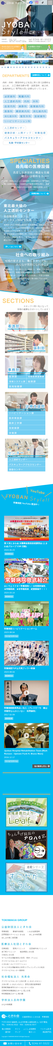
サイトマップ (17, 1030)
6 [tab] (17, 67)
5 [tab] (14, 67)
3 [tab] (8, 67)
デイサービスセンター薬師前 (13, 970)
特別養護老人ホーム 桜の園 (12, 994)
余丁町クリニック (9, 952)
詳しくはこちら (12, 247)
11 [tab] (31, 67)
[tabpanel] (5, 62)
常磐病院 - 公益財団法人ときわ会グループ (13, 3)
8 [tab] (23, 67)
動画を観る (26, 528)
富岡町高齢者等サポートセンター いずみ (18, 987)
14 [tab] (40, 67)
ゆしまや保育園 (35, 935)
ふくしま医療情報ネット (29, 1030)
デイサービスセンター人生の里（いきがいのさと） (22, 981)
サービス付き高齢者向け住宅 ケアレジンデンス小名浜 (23, 967)
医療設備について (39, 194)
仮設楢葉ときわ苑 (27, 952)
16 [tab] (46, 67)
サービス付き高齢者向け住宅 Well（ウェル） (20, 958)
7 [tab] (20, 67)
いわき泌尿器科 (34, 931)
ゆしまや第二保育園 (10, 938)
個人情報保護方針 (6, 1030)
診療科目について (40, 75)
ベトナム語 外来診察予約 (45, 1030)
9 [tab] (25, 67)
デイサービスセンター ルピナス (14, 961)
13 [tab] (37, 67)
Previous (2, 62)
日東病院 (5, 948)
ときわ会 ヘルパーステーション (14, 964)
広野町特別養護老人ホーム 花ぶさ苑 (16, 991)
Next (51, 62)
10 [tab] (28, 67)
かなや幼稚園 (7, 1004)
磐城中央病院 (18, 931)
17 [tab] (49, 67)
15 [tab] (43, 67)
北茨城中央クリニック (38, 948)
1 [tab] (2, 67)
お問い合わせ (12, 1043)
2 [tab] (5, 67)
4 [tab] (11, 67)
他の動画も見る (40, 766)
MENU (50, 2)
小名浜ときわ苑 (8, 955)
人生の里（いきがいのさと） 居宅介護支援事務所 (21, 984)
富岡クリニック (19, 948)
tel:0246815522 (39, 1043)
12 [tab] (34, 67)
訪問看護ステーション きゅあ (13, 935)
